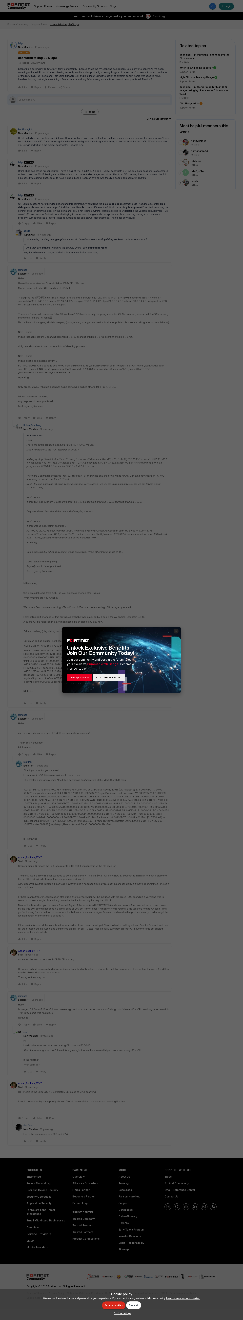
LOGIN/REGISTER (79, 677)
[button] (121, 1313)
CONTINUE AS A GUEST (109, 677)
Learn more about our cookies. (183, 1298)
